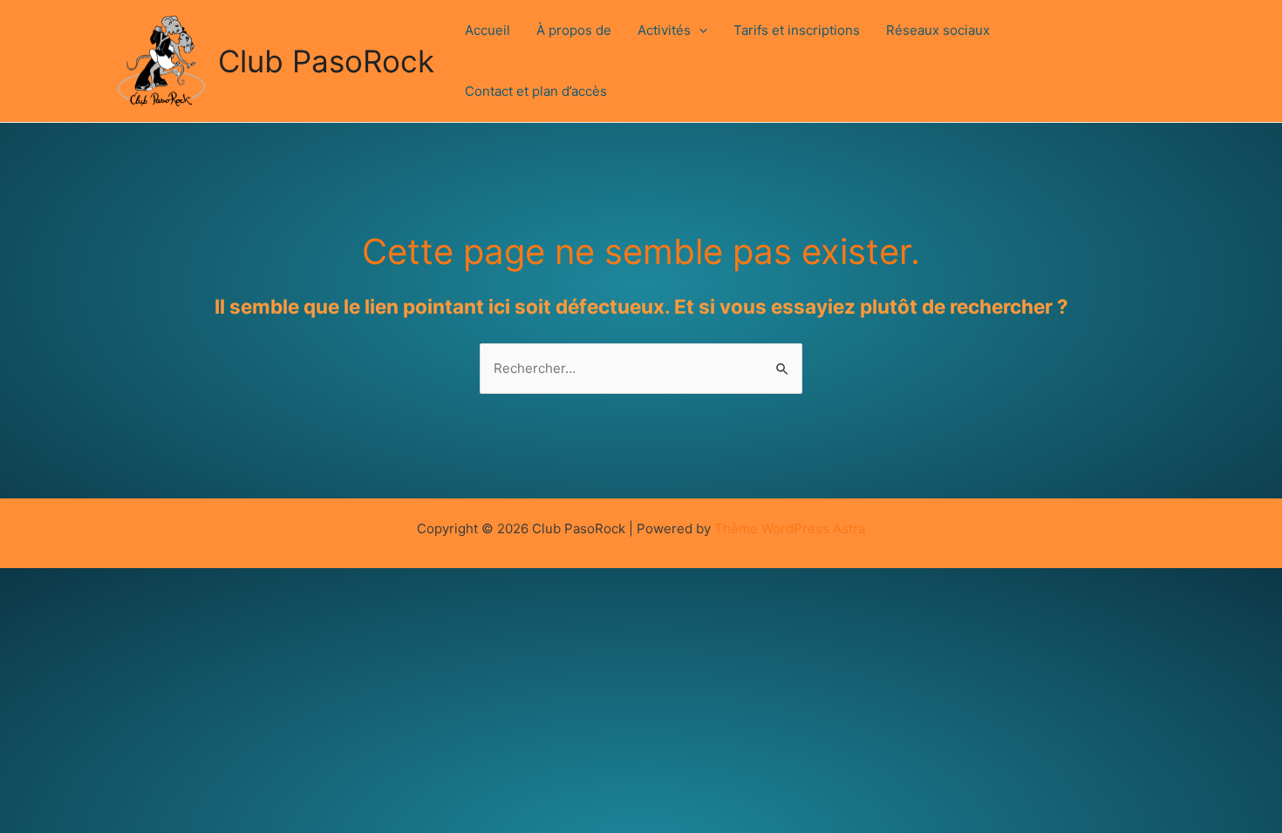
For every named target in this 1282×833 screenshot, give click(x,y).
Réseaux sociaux (938, 30)
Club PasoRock (326, 61)
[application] (699, 30)
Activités (664, 30)
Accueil (487, 30)
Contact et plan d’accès (536, 91)
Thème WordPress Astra (789, 528)
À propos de (573, 30)
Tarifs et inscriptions (796, 30)
